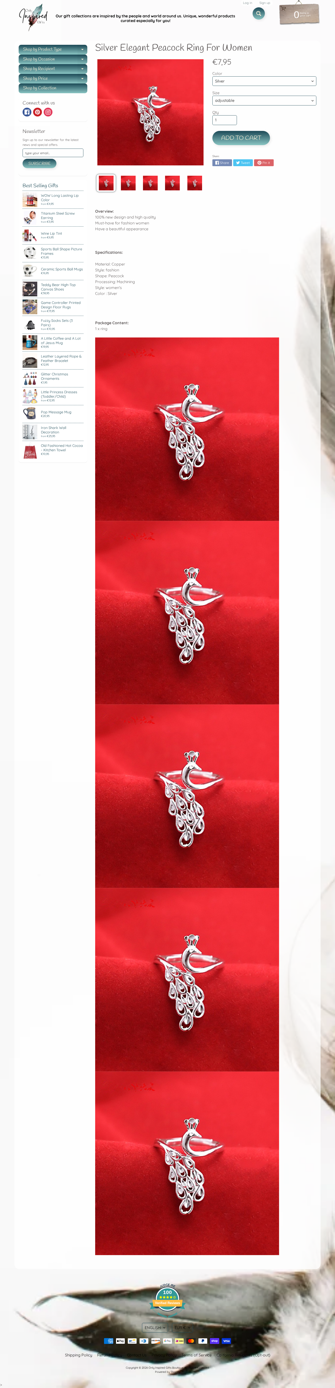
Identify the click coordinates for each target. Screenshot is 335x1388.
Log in (247, 2)
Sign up (264, 2)
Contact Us (137, 1355)
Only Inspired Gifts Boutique (166, 1367)
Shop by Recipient (55, 70)
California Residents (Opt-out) (243, 1355)
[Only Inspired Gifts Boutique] (32, 18)
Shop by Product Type (55, 50)
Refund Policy (109, 1355)
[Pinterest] (37, 112)
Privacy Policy (164, 1355)
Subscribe (39, 163)
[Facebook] (27, 112)
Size (215, 92)
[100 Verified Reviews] (167, 1320)
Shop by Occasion (55, 60)
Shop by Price (55, 80)
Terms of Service (196, 1355)
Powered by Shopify (167, 1372)
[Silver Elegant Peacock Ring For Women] (106, 183)
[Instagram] (48, 112)
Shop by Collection (39, 88)
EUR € (180, 1327)
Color (217, 73)
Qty (215, 112)
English (153, 1327)
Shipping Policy (78, 1355)
